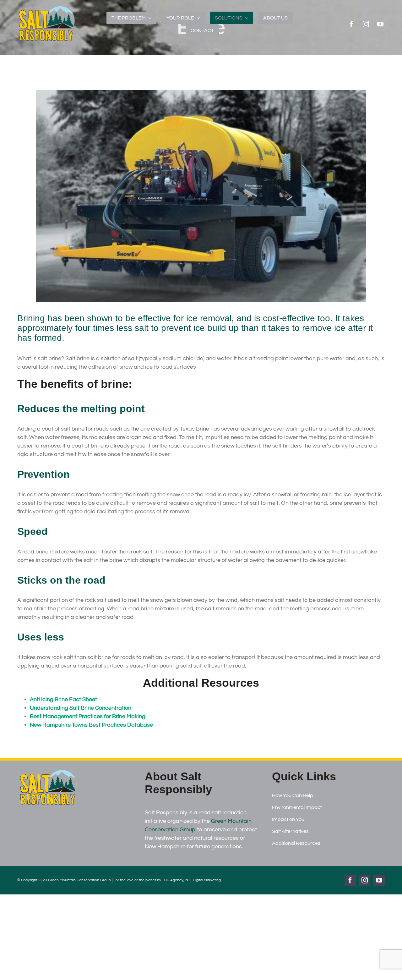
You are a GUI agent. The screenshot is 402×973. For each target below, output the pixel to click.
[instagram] (366, 24)
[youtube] (380, 24)
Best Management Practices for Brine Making (87, 716)
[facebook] (351, 24)
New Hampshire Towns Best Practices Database (91, 725)
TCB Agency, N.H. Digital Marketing (191, 880)
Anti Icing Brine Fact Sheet (63, 699)
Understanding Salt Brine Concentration (80, 708)
